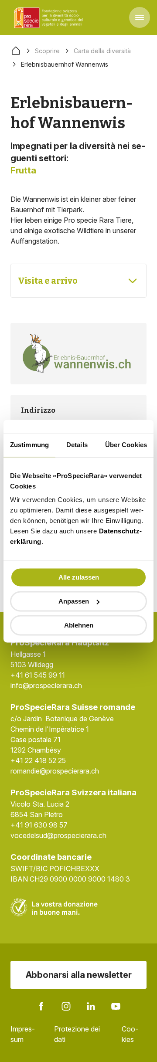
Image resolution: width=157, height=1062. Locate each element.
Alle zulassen (78, 577)
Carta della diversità (102, 50)
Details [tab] (77, 444)
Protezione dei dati (77, 1034)
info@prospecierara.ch (46, 685)
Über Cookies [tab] (126, 444)
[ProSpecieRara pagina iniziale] (49, 17)
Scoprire (47, 50)
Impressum (22, 1034)
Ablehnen (78, 625)
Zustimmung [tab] (29, 444)
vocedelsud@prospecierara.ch (58, 835)
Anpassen (73, 601)
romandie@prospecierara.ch (54, 771)
